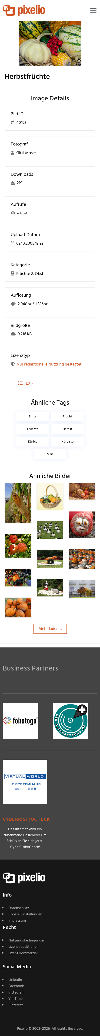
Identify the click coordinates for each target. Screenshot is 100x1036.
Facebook (16, 986)
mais (50, 454)
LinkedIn (15, 980)
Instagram (16, 992)
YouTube (15, 999)
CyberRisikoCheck (26, 819)
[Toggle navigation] (93, 10)
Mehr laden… (50, 628)
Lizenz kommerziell (23, 953)
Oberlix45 (30, 492)
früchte (32, 429)
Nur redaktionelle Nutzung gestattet (49, 364)
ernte (32, 416)
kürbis (32, 441)
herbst (67, 429)
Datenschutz (18, 908)
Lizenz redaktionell (23, 947)
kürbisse (67, 441)
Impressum (17, 921)
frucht (67, 416)
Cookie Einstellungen (25, 914)
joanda (27, 578)
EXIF (29, 383)
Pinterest (15, 1005)
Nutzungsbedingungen (26, 940)
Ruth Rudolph (59, 531)
